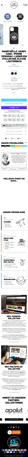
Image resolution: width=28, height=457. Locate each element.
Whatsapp (23, 169)
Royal (15, 73)
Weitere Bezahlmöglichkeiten (14, 110)
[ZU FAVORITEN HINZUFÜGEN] (2, 185)
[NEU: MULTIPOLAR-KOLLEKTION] (14, 354)
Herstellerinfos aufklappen (14, 134)
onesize (14, 79)
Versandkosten (17, 66)
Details (25, 142)
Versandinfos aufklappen (14, 131)
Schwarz (12, 73)
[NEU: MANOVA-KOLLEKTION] (14, 304)
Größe (14, 77)
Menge (14, 92)
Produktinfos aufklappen (14, 128)
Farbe (14, 70)
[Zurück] (2, 413)
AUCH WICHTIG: (13, 424)
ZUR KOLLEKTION (14, 342)
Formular (14, 169)
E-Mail (6, 169)
